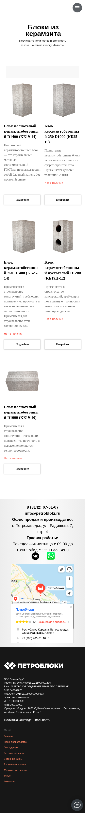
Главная (8, 736)
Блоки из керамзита (15, 764)
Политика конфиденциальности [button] (27, 720)
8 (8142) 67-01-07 (43, 507)
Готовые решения (14, 753)
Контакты (9, 781)
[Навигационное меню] (77, 7)
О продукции (11, 747)
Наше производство (15, 742)
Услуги (7, 775)
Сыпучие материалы (15, 770)
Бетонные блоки (13, 759)
